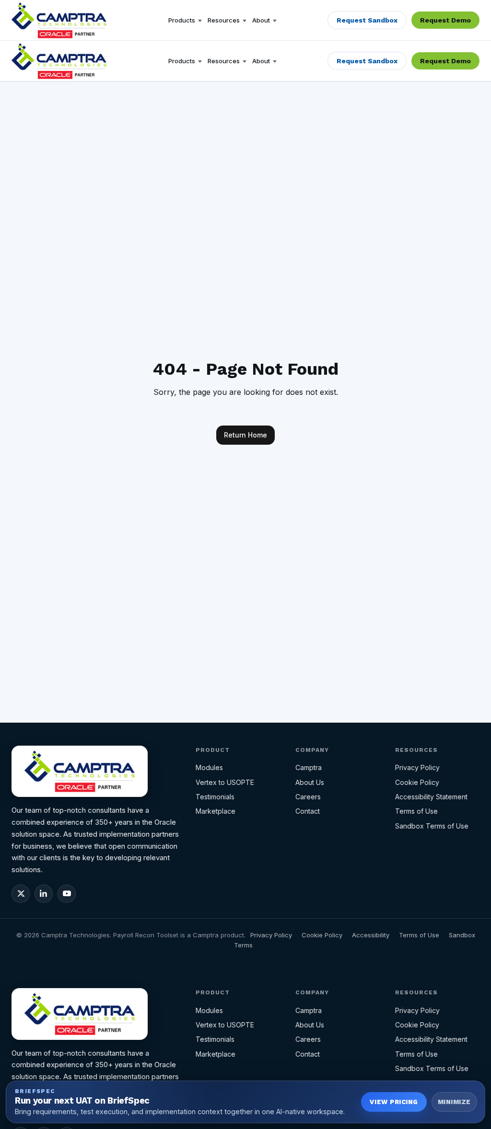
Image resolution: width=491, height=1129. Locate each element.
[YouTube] (67, 894)
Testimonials (215, 797)
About (261, 20)
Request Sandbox (367, 20)
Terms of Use (416, 811)
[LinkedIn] (44, 894)
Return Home (245, 435)
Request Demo (445, 20)
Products (181, 20)
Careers (308, 797)
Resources (224, 20)
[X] (21, 894)
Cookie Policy (417, 782)
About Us (309, 782)
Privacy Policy (417, 767)
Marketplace (215, 811)
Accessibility (370, 935)
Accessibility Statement (431, 797)
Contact (307, 811)
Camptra (308, 767)
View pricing (394, 1102)
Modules (209, 767)
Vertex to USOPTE (225, 782)
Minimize (454, 1102)
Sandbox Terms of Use (431, 826)
